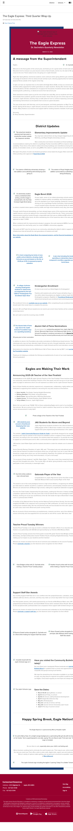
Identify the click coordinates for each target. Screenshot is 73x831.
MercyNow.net (48, 756)
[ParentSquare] (22, 813)
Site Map (65, 784)
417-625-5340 (12, 788)
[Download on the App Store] (50, 814)
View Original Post (10, 23)
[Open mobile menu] (3, 2)
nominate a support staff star (26, 611)
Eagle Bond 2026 (39, 154)
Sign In (65, 790)
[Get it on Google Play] (36, 814)
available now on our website (38, 303)
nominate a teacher (23, 544)
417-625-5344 (10, 790)
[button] (61, 2)
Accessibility (66, 787)
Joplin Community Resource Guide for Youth (35, 433)
